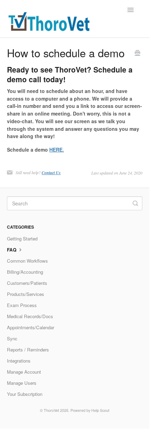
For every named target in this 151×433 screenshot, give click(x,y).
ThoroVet (51, 410)
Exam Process (22, 305)
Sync (12, 338)
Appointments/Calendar (30, 327)
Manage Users (21, 383)
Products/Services (25, 294)
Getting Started (22, 238)
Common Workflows (27, 260)
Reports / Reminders (28, 349)
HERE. (56, 149)
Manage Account (24, 371)
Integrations (19, 360)
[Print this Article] (137, 53)
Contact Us (51, 173)
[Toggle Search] (135, 203)
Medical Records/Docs (30, 316)
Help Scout (100, 410)
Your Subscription (24, 394)
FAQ (12, 249)
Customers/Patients (27, 283)
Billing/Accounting (25, 272)
